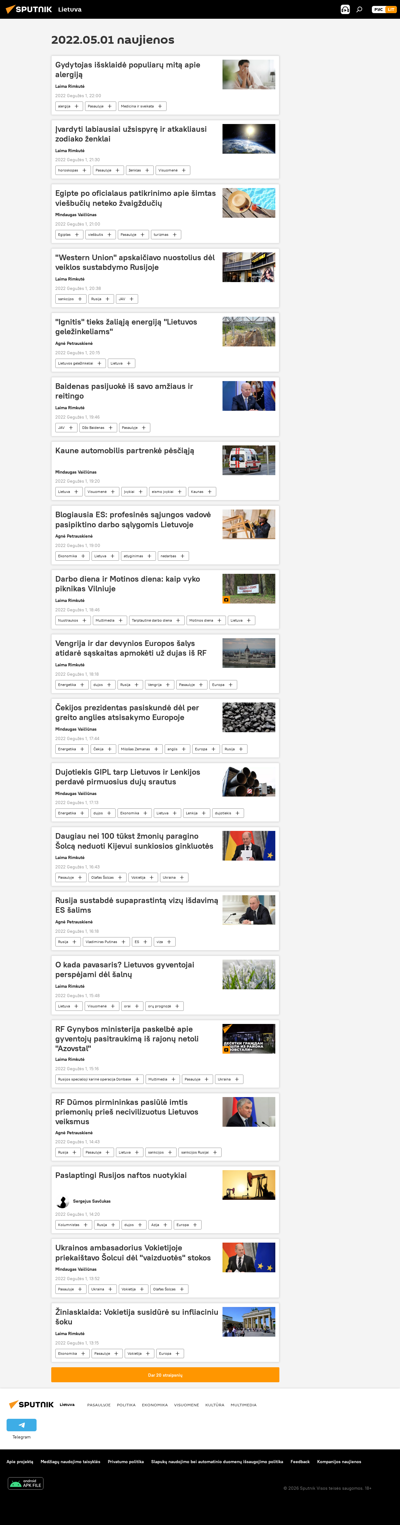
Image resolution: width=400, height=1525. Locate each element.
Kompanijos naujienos (339, 1461)
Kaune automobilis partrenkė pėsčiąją (124, 450)
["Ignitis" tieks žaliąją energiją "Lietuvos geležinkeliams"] (248, 331)
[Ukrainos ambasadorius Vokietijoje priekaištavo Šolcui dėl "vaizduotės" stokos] (248, 1257)
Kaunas (197, 491)
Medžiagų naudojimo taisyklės (70, 1461)
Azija (155, 1224)
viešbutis (95, 234)
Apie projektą (20, 1461)
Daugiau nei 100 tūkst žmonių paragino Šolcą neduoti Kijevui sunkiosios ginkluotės (134, 841)
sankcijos (66, 298)
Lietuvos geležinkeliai (75, 363)
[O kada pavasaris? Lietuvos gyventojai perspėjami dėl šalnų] (248, 974)
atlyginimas (133, 556)
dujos (98, 684)
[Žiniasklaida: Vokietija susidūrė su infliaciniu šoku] (248, 1322)
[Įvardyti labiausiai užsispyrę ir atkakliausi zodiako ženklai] (248, 139)
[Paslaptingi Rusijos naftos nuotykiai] (248, 1185)
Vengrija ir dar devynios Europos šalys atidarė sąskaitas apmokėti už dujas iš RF (131, 648)
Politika (126, 1405)
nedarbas (168, 556)
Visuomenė (168, 170)
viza (160, 941)
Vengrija (155, 684)
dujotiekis (223, 813)
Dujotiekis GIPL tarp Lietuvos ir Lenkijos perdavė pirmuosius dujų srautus (127, 777)
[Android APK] (25, 1484)
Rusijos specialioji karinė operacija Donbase (94, 1079)
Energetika (67, 684)
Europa (218, 684)
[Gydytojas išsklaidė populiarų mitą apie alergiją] (248, 74)
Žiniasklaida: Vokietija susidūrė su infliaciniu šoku (136, 1317)
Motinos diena (201, 620)
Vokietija (138, 877)
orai (127, 1006)
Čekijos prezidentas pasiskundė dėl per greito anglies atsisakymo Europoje (127, 712)
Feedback (300, 1461)
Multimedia (105, 620)
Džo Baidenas (93, 427)
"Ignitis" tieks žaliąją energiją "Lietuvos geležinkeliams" (126, 326)
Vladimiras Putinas (101, 941)
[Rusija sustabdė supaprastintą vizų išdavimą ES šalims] (248, 910)
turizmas (161, 234)
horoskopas (68, 170)
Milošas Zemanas (135, 749)
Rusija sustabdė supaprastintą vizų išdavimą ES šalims (136, 905)
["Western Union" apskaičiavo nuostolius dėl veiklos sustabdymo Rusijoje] (248, 267)
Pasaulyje (95, 106)
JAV (122, 298)
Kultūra (214, 1405)
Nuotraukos (68, 620)
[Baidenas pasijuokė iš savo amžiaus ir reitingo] (248, 396)
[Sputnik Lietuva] (30, 14)
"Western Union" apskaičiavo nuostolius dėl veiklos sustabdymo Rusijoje (135, 262)
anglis (173, 749)
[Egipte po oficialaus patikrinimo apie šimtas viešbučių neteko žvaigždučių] (248, 203)
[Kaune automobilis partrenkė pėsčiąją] (248, 460)
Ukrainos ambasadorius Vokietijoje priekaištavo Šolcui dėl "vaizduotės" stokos (133, 1252)
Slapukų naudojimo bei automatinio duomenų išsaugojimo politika (217, 1461)
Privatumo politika (126, 1461)
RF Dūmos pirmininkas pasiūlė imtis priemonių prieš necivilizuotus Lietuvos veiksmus (126, 1111)
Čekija (98, 749)
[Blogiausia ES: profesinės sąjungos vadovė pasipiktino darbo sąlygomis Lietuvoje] (248, 524)
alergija (64, 106)
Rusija (96, 298)
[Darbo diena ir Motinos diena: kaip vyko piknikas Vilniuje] (248, 589)
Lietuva (116, 363)
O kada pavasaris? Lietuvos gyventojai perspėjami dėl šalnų (124, 969)
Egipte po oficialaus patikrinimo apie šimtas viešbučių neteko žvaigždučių (135, 198)
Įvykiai (129, 491)
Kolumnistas (68, 1224)
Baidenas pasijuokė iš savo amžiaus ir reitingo (124, 391)
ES (137, 941)
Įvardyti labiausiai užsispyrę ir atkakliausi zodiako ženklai (131, 134)
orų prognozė (159, 1006)
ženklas (135, 170)
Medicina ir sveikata (137, 106)
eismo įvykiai (162, 491)
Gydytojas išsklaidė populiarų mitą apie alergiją (127, 69)
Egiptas (64, 234)
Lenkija (192, 813)
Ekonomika (67, 556)
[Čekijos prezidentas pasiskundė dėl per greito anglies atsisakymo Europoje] (248, 717)
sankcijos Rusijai (195, 1152)
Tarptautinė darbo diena (152, 620)
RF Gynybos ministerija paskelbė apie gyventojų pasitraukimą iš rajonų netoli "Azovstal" (127, 1038)
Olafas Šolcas (102, 877)
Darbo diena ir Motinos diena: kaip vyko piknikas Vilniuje (127, 584)
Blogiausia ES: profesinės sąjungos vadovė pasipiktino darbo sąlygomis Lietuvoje (133, 519)
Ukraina (169, 877)
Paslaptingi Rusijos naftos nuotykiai (121, 1175)
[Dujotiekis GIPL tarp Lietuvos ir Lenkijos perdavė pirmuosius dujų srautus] (248, 782)
